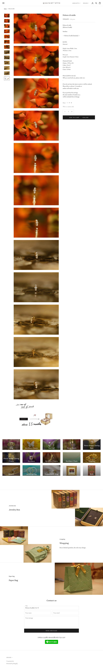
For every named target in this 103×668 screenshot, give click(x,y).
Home (5, 8)
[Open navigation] (3, 3)
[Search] (96, 3)
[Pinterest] (71, 102)
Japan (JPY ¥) (75, 3)
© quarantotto (10, 661)
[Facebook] (67, 102)
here (79, 95)
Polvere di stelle (11, 8)
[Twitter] (69, 102)
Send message (51, 630)
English (85, 3)
